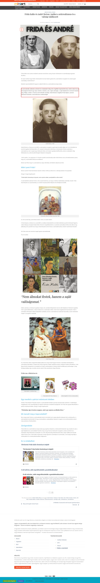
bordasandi (57, 22)
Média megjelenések (74, 7)
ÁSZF (57, 1)
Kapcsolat (42, 1)
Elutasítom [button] (20, 581)
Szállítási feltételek (62, 540)
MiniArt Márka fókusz (50, 12)
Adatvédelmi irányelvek (65, 1)
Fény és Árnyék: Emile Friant (30, 504)
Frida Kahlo (60, 497)
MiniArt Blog (36, 7)
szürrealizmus (71, 499)
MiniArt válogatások (61, 7)
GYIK (47, 1)
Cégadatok (52, 1)
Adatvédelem (19, 547)
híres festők (66, 497)
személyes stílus (56, 499)
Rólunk (73, 1)
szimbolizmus (64, 499)
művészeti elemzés (48, 499)
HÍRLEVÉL (78, 1)
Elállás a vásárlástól (62, 548)
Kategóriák (27, 7)
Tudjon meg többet (39, 581)
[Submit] (38, 4)
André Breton (50, 497)
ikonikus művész (72, 497)
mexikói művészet (40, 499)
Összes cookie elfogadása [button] (9, 581)
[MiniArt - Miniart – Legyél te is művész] (20, 4)
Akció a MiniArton (20, 8)
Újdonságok (18, 7)
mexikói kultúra (32, 499)
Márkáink (44, 7)
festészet (56, 497)
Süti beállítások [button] (29, 581)
